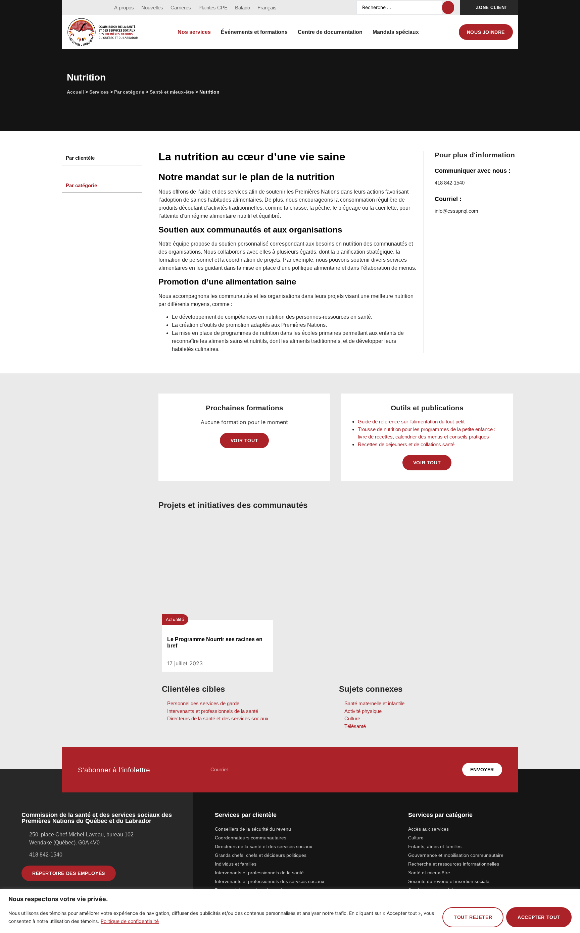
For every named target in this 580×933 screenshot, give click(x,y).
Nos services (194, 32)
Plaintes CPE (213, 7)
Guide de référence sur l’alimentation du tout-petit (412, 421)
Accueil (75, 92)
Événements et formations (254, 32)
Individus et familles (235, 864)
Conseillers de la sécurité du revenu (253, 829)
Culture (416, 837)
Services (99, 92)
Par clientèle (80, 158)
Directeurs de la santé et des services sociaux (263, 846)
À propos (124, 7)
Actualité (175, 619)
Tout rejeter (473, 917)
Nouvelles (152, 7)
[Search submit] (448, 7)
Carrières (181, 7)
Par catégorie (129, 92)
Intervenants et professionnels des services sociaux (269, 881)
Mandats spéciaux (396, 32)
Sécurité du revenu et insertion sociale (448, 881)
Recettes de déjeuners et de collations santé (407, 444)
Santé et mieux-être (172, 92)
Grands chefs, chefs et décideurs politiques (260, 855)
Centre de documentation (330, 32)
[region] (290, 911)
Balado (242, 7)
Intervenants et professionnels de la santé (259, 872)
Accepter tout (539, 917)
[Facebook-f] (72, 7)
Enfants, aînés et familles (435, 846)
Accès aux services (428, 829)
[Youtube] (85, 7)
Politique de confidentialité (130, 921)
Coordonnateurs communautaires (250, 837)
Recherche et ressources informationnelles (453, 864)
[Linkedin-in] (97, 7)
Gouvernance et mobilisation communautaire (455, 855)
